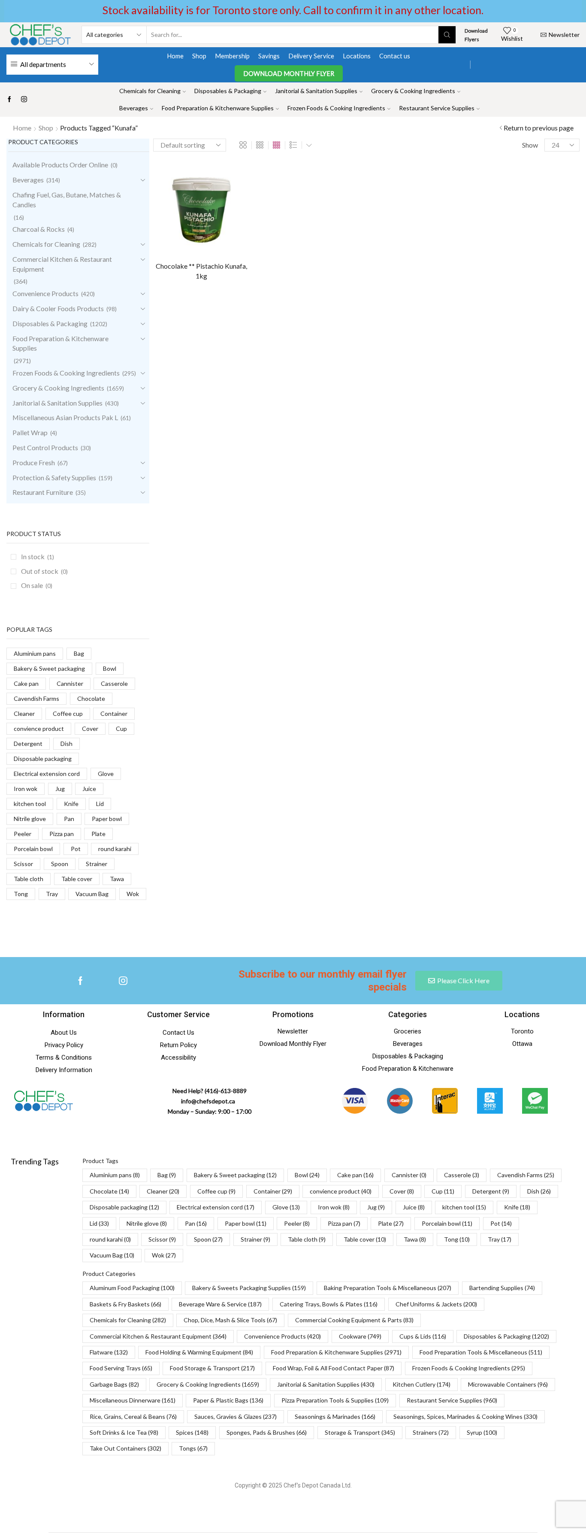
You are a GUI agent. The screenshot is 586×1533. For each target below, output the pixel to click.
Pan (69, 818)
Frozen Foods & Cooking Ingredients (336, 108)
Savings (269, 56)
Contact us (394, 56)
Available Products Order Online (60, 165)
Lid (100, 803)
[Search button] (447, 34)
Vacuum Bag (92, 893)
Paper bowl (107, 818)
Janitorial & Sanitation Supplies (316, 90)
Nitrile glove (30, 818)
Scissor (23, 863)
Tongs (193, 1448)
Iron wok (25, 788)
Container (113, 713)
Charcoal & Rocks (38, 229)
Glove (106, 773)
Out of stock (44, 571)
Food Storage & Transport (212, 1368)
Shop (199, 56)
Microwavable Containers (508, 1384)
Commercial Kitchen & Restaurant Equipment (62, 264)
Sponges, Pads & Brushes (267, 1432)
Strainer (96, 863)
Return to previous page (539, 128)
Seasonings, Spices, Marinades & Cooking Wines (465, 1416)
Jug (60, 788)
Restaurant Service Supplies (436, 108)
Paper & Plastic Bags (228, 1400)
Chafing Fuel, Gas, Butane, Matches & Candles (66, 200)
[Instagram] (24, 99)
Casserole (114, 683)
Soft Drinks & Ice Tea (124, 1432)
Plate (98, 833)
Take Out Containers (125, 1448)
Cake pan (26, 683)
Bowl (109, 668)
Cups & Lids (422, 1336)
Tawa (117, 878)
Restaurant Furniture (42, 492)
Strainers (431, 1432)
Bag (79, 653)
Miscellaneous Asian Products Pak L (65, 417)
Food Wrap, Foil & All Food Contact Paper (333, 1368)
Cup (121, 728)
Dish (66, 743)
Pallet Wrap (30, 432)
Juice (89, 788)
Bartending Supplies (502, 1287)
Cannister (70, 683)
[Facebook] (9, 99)
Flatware (109, 1352)
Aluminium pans (35, 653)
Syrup (482, 1432)
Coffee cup (68, 713)
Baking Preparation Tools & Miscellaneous (387, 1287)
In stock (37, 556)
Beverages (133, 108)
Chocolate (91, 698)
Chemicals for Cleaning (150, 90)
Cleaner (24, 713)
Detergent (28, 743)
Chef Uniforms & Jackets (436, 1304)
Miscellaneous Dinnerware (132, 1400)
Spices (192, 1432)
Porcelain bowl (33, 848)
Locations (357, 56)
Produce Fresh (33, 462)
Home (175, 56)
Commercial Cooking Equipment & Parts (354, 1320)
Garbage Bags (114, 1384)
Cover (90, 728)
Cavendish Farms (36, 698)
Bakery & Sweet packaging (49, 668)
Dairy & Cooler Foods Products (58, 308)
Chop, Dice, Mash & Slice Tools (230, 1320)
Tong (21, 893)
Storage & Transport (360, 1432)
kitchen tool (30, 803)
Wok (133, 893)
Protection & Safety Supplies (54, 477)
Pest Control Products (45, 447)
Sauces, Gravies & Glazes (235, 1416)
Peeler (22, 833)
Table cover (76, 878)
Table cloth (28, 878)
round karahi (114, 848)
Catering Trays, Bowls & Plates (329, 1304)
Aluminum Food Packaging (132, 1287)
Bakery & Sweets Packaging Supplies (249, 1287)
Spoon (59, 863)
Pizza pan (61, 833)
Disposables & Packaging (227, 90)
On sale (36, 585)
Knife (71, 803)
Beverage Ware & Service (220, 1304)
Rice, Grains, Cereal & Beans (133, 1416)
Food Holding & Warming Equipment (199, 1352)
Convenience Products (45, 293)
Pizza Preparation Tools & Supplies (335, 1400)
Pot (76, 848)
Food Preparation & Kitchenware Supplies (218, 108)
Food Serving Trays (121, 1368)
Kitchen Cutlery (421, 1384)
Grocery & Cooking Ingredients (413, 90)
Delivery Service (311, 56)
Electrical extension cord (47, 773)
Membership (232, 56)
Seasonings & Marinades (335, 1416)
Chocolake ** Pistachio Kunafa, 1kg (201, 271)
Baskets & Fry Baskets (125, 1304)
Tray (52, 893)
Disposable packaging (43, 758)
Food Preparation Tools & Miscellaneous (481, 1352)
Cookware (360, 1336)
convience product (39, 728)
